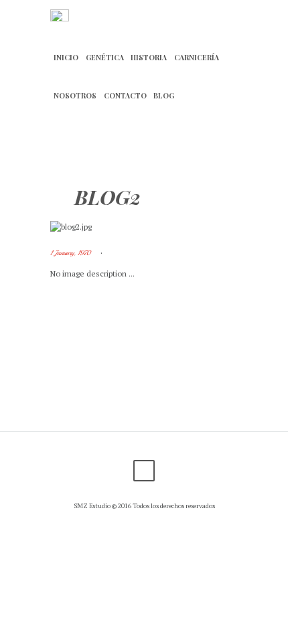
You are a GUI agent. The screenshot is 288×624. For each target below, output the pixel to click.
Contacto (125, 95)
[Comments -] (117, 253)
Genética (105, 57)
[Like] (137, 253)
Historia (149, 57)
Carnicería (196, 57)
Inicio (66, 57)
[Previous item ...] (97, 227)
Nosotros (75, 95)
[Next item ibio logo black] (191, 227)
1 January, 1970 (70, 253)
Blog (163, 95)
